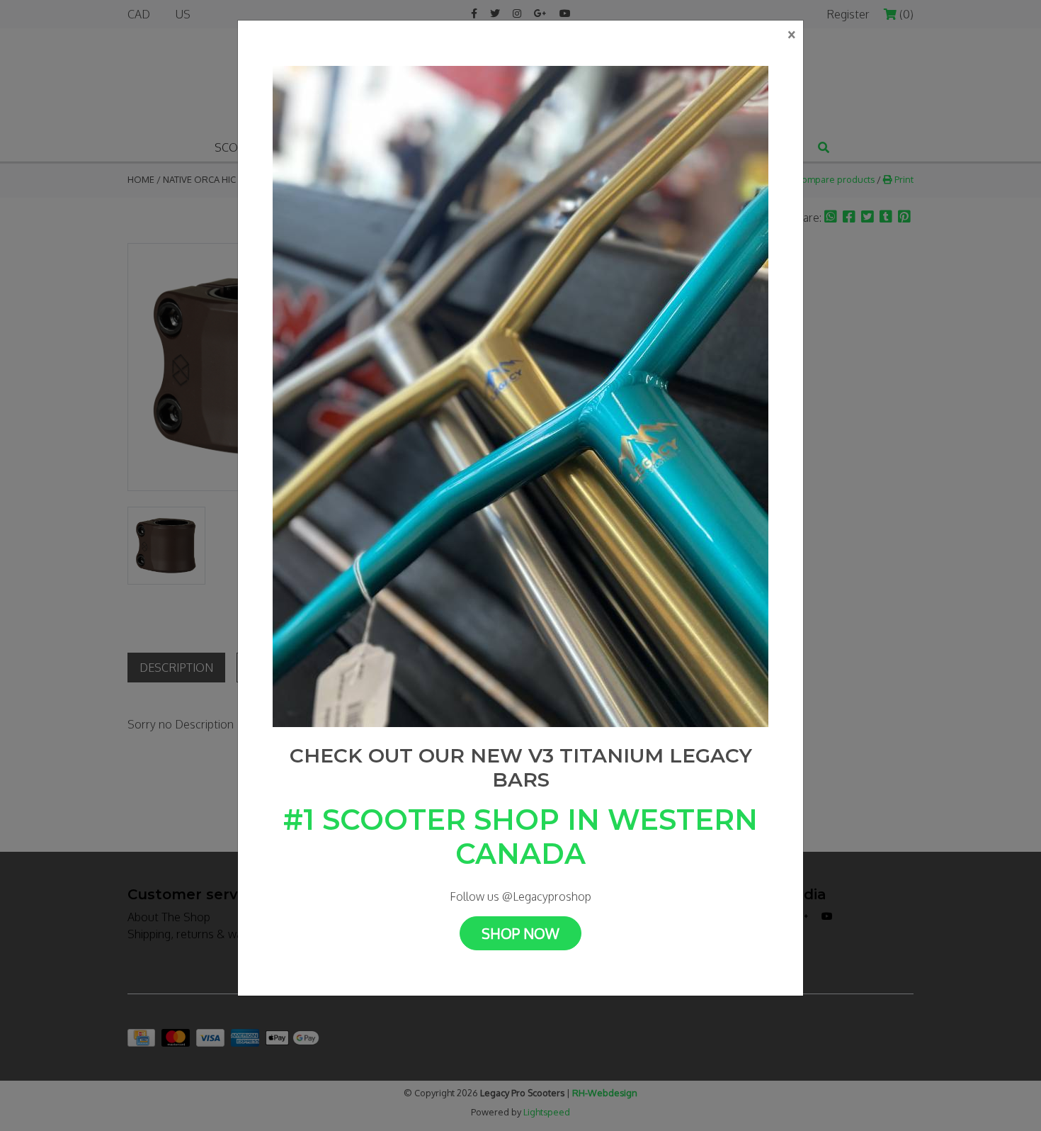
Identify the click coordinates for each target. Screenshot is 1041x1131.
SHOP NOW (520, 933)
